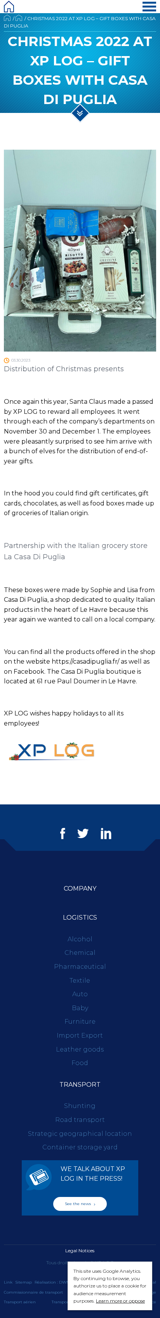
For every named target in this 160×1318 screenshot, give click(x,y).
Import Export (80, 1035)
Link (8, 1282)
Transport (80, 1084)
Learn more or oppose (120, 1301)
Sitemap (23, 1282)
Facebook (62, 833)
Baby (80, 1008)
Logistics (80, 917)
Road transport (80, 1119)
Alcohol (80, 939)
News (19, 18)
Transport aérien (20, 1301)
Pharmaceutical (80, 966)
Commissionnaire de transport (33, 1292)
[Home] (9, 6)
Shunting (80, 1106)
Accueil (7, 18)
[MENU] (149, 6)
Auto (80, 994)
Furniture (80, 1021)
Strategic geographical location (80, 1133)
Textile (80, 980)
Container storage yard (80, 1147)
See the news (78, 1203)
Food (79, 1063)
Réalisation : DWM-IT (55, 1282)
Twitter (83, 833)
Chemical (80, 952)
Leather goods (80, 1049)
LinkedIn (106, 833)
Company (80, 888)
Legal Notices (79, 1250)
